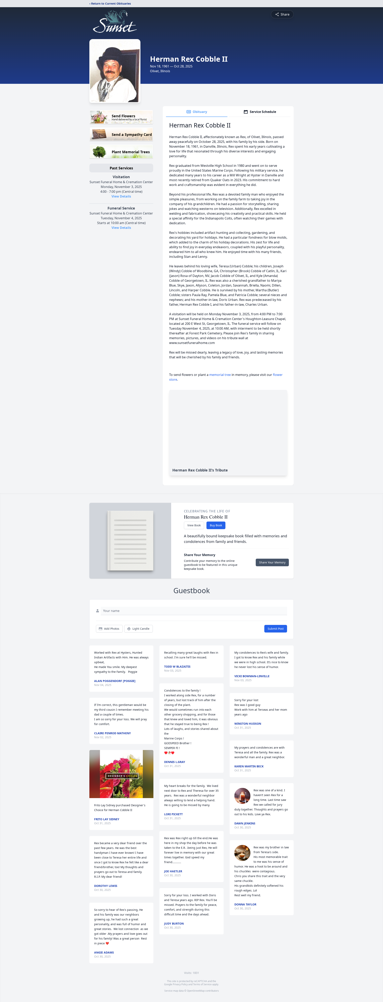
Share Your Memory (272, 562)
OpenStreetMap (196, 990)
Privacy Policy (180, 984)
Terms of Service (202, 984)
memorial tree (220, 375)
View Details (121, 196)
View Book (194, 525)
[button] (121, 774)
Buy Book (216, 525)
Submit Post (276, 628)
